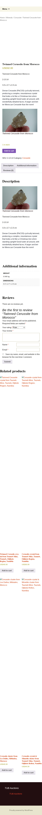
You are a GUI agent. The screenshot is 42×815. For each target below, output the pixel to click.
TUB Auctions (12, 788)
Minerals (9, 18)
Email (5, 350)
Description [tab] (8, 166)
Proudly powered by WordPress (21, 810)
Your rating (7, 327)
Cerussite (17, 18)
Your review (7, 331)
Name (5, 345)
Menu (4, 9)
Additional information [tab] (27, 166)
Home (2, 18)
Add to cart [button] (7, 571)
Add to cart (9, 151)
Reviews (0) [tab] (8, 170)
